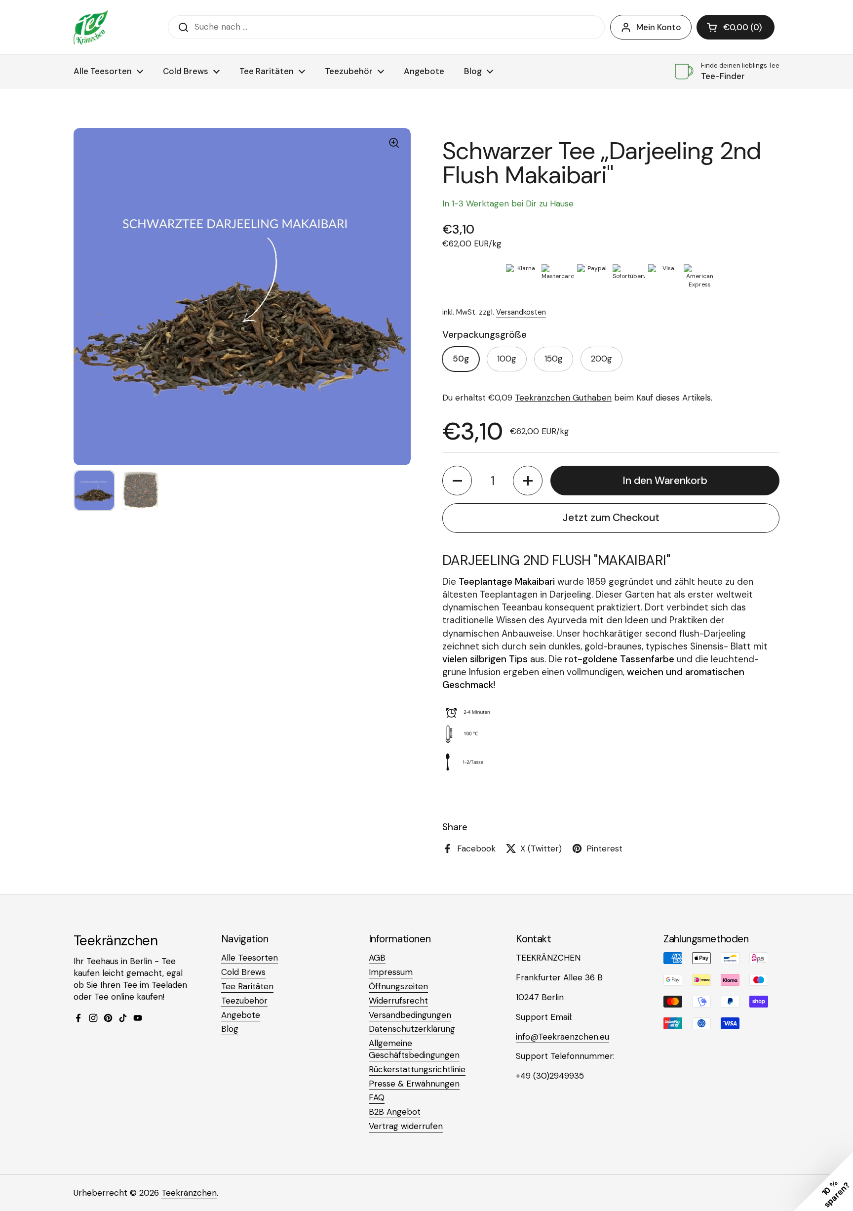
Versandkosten (521, 312)
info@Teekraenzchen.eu (562, 1036)
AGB (377, 957)
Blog (229, 1028)
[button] (736, 27)
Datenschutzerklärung (412, 1028)
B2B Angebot (395, 1111)
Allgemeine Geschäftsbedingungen (414, 1049)
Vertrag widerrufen (406, 1126)
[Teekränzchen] (91, 27)
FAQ (377, 1097)
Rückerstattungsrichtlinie (417, 1069)
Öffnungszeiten (398, 986)
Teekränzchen (189, 1192)
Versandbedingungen (410, 1014)
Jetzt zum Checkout (610, 518)
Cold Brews (243, 972)
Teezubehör (244, 1000)
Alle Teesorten (249, 957)
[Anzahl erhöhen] (528, 480)
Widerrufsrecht (398, 1000)
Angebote (240, 1014)
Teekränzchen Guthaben (563, 397)
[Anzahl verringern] (457, 480)
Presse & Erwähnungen (414, 1083)
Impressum (391, 972)
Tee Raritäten (247, 986)
